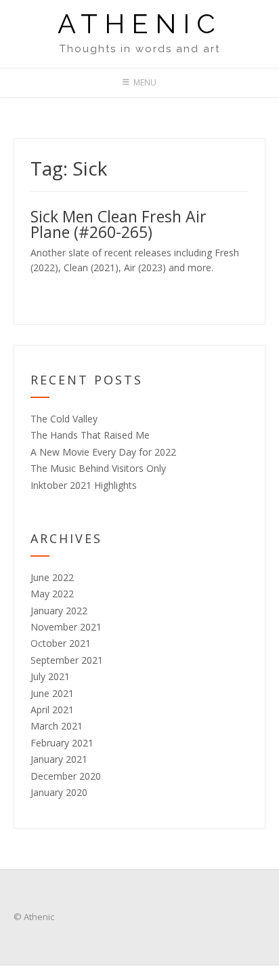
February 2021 (61, 742)
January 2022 (58, 610)
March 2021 (56, 725)
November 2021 (66, 626)
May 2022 (52, 593)
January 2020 (58, 792)
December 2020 (65, 776)
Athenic (140, 23)
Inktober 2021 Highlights (83, 485)
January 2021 (58, 759)
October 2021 (60, 643)
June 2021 (52, 693)
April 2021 (52, 709)
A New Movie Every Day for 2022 (103, 451)
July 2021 (50, 676)
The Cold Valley (64, 418)
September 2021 (66, 660)
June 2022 (52, 577)
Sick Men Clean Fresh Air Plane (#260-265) (118, 224)
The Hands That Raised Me (90, 435)
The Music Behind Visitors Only (98, 468)
